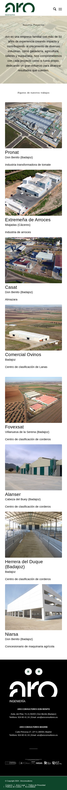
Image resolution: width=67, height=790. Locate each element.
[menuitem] (53, 9)
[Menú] (60, 9)
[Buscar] (53, 9)
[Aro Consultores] (28, 9)
